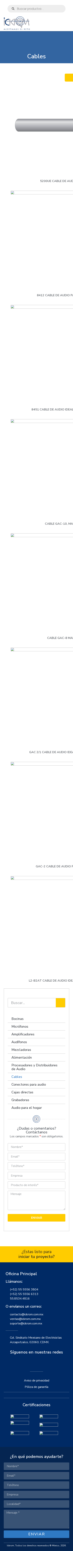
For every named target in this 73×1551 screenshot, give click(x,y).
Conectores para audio (28, 1084)
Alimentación (21, 1057)
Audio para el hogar (26, 1107)
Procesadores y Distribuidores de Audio (34, 1067)
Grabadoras (20, 1100)
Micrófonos (19, 1026)
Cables (16, 1076)
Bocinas (17, 1019)
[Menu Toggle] (67, 27)
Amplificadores (22, 1034)
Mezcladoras (21, 1049)
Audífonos (19, 1042)
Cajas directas (22, 1092)
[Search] (60, 1002)
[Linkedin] (45, 1362)
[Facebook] (27, 1362)
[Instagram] (36, 1362)
